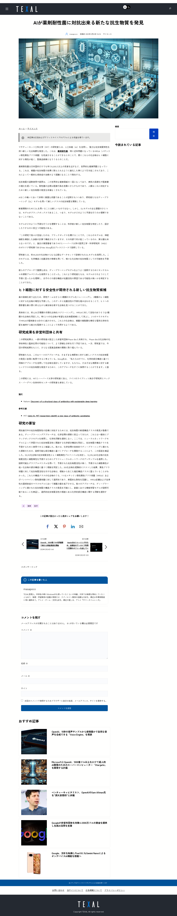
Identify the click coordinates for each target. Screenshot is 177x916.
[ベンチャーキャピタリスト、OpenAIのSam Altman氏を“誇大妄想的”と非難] (34, 791)
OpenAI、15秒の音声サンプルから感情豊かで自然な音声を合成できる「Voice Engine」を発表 (79, 733)
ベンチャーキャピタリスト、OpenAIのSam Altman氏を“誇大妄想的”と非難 (79, 794)
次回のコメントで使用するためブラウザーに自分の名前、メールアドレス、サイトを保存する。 (65, 700)
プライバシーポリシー (114, 890)
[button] (47, 526)
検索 (117, 126)
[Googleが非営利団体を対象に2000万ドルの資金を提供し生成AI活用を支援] (34, 822)
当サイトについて (75, 890)
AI (23, 506)
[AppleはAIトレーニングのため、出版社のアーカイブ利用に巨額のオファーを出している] (96, 544)
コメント (26, 629)
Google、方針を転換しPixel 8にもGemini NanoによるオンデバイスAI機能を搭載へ (79, 854)
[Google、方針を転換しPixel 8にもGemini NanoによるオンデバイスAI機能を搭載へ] (34, 852)
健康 (29, 506)
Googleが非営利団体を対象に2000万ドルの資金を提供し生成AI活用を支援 (79, 824)
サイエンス (107, 34)
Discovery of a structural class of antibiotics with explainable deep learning (64, 401)
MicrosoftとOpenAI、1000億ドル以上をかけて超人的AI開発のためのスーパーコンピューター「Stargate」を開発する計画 (79, 764)
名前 (24, 663)
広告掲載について (94, 890)
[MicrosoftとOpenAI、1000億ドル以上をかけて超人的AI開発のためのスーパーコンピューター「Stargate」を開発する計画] (34, 761)
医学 (36, 506)
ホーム (22, 128)
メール (25, 675)
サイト (24, 688)
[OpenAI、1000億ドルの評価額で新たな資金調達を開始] (32, 541)
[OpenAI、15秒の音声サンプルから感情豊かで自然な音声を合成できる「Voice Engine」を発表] (34, 730)
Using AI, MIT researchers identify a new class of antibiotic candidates (59, 415)
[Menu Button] (7, 9)
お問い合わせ (58, 890)
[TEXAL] (27, 6)
